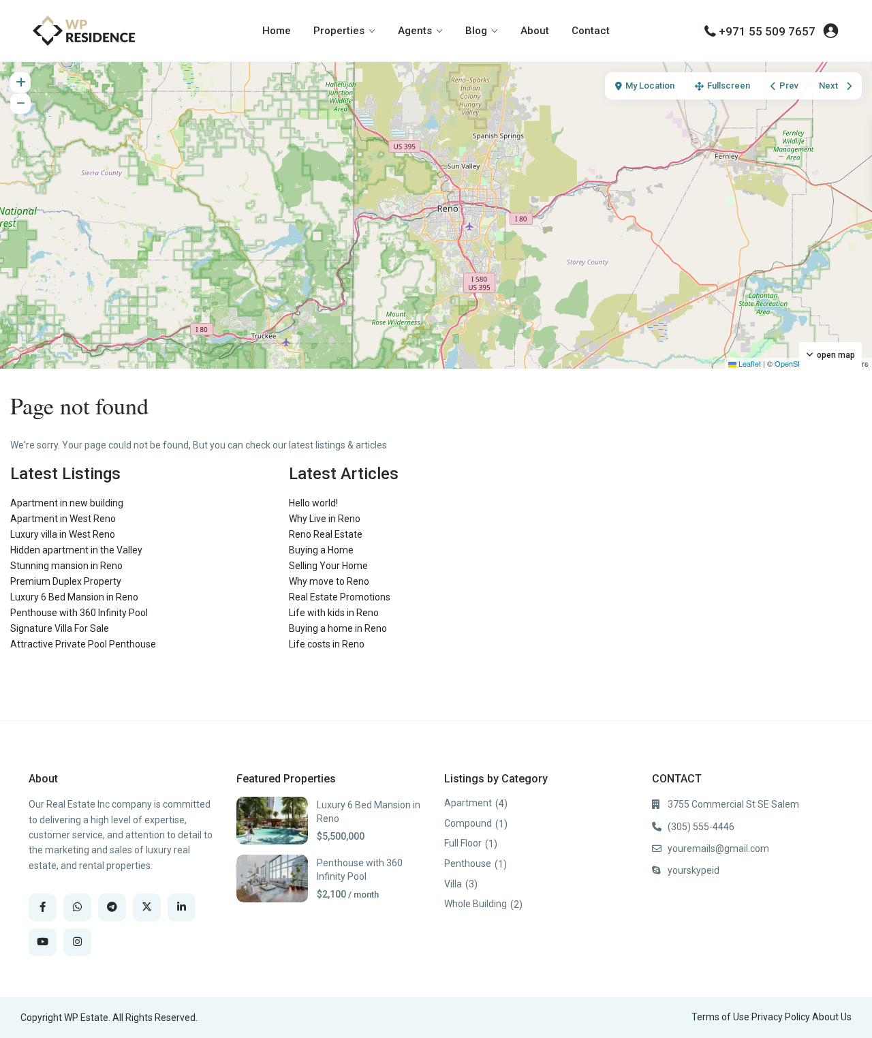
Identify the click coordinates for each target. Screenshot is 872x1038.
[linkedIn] (182, 907)
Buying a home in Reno (338, 628)
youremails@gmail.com (718, 848)
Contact (591, 31)
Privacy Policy (780, 1016)
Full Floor (463, 843)
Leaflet (748, 363)
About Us (832, 1016)
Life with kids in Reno (334, 612)
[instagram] (77, 942)
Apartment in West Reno (63, 518)
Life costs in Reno (326, 644)
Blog (476, 31)
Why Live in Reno (324, 518)
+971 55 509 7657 (767, 31)
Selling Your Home (328, 565)
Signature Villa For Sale (59, 628)
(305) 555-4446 (701, 826)
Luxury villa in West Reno (62, 534)
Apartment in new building (66, 503)
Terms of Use (720, 1016)
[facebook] (43, 907)
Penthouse (467, 863)
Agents (415, 31)
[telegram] (112, 907)
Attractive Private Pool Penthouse (83, 644)
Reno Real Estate (325, 534)
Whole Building (475, 903)
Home (276, 31)
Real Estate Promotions (339, 597)
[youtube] (43, 942)
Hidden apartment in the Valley (76, 550)
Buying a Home (321, 550)
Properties (338, 31)
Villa (453, 884)
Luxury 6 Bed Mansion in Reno (74, 597)
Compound (468, 823)
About (534, 31)
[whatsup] (77, 907)
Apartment (468, 802)
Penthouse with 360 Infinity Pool (79, 612)
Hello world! (313, 503)
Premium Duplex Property (65, 581)
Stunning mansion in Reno (66, 565)
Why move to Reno (329, 581)
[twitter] (147, 907)
